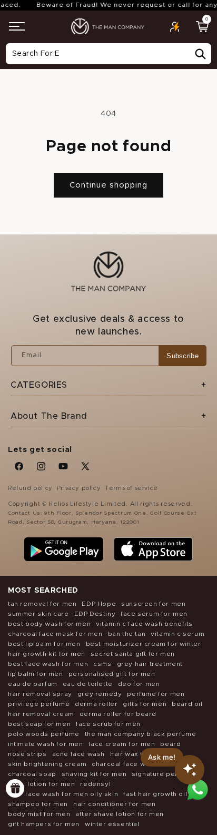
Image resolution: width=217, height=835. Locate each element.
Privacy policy (79, 488)
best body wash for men (49, 624)
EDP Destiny (95, 614)
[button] (16, 26)
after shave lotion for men (119, 814)
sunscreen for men (153, 604)
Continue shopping (108, 185)
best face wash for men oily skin (63, 794)
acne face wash (78, 754)
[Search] (200, 54)
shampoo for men (38, 804)
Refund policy (30, 488)
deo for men (139, 684)
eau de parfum (32, 684)
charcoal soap (32, 774)
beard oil (187, 704)
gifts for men (144, 704)
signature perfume (163, 774)
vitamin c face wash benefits (144, 624)
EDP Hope (99, 604)
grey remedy (99, 694)
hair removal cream (41, 714)
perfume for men (155, 694)
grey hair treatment (150, 664)
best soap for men (39, 724)
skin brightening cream (47, 764)
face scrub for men (108, 724)
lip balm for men (35, 674)
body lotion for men (41, 784)
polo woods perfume (44, 734)
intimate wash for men (45, 744)
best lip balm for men (44, 644)
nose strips (27, 754)
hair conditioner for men (114, 804)
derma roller (96, 704)
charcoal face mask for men (55, 634)
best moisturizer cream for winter (143, 644)
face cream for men (121, 744)
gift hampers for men (44, 824)
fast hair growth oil (155, 794)
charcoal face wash (124, 764)
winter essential (112, 824)
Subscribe (182, 356)
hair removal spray (40, 694)
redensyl (95, 784)
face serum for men (154, 614)
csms (102, 664)
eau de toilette (88, 684)
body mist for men (39, 814)
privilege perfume (39, 704)
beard (170, 744)
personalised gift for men (111, 674)
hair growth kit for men (46, 654)
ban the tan (127, 634)
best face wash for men (48, 664)
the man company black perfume (140, 734)
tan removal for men (42, 604)
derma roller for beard (118, 714)
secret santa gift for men (133, 654)
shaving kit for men (94, 774)
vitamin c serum (177, 634)
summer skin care (38, 614)
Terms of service (131, 488)
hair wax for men (138, 754)
